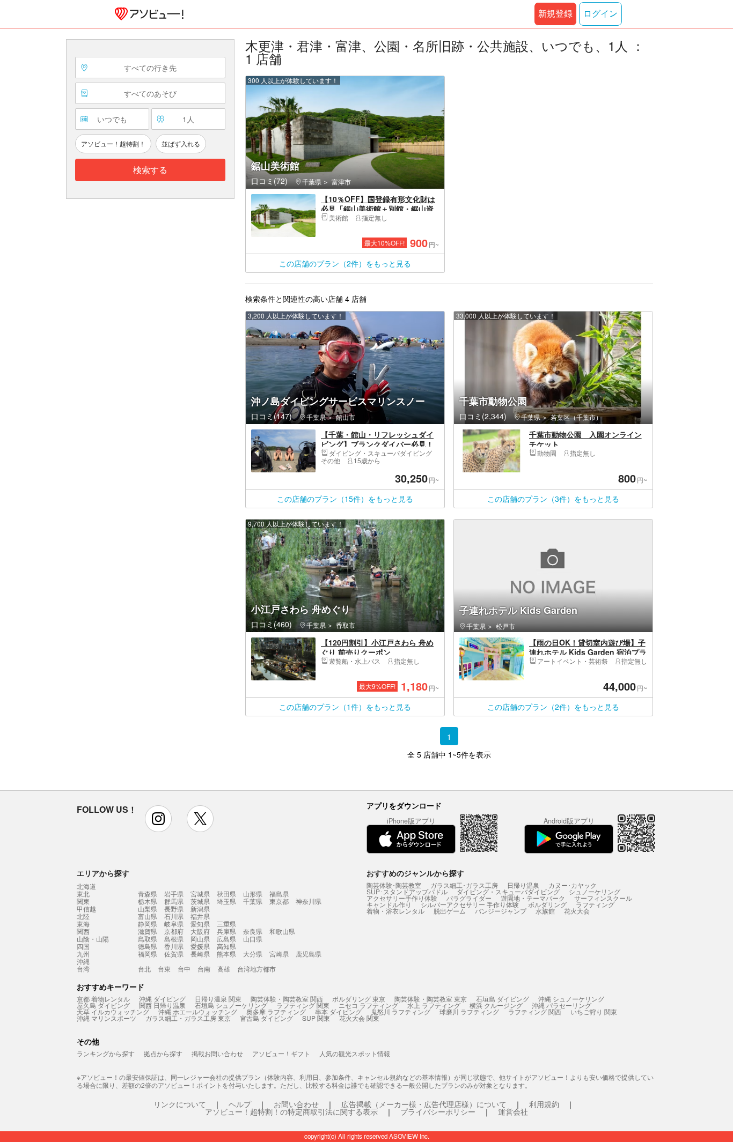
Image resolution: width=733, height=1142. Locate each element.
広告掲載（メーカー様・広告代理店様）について (424, 1104)
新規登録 (555, 13)
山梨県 (147, 908)
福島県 (279, 893)
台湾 (83, 969)
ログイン (600, 13)
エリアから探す (103, 872)
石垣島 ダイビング (502, 998)
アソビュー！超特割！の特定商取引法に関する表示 (291, 1111)
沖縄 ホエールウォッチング (197, 1011)
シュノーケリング (594, 891)
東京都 (279, 901)
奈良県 (252, 931)
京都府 (174, 931)
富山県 (147, 916)
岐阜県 (174, 923)
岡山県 (200, 938)
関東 (83, 901)
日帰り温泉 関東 (218, 998)
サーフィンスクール (603, 897)
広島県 (226, 938)
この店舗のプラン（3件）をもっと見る (553, 498)
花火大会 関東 (359, 1017)
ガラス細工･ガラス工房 (464, 884)
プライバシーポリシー (437, 1111)
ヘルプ (240, 1104)
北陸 (83, 916)
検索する (150, 170)
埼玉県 (226, 901)
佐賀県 (174, 953)
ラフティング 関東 (302, 1005)
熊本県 (226, 953)
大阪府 (200, 931)
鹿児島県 (308, 953)
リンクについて (179, 1104)
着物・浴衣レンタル (395, 910)
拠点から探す (163, 1053)
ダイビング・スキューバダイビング (508, 891)
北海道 (86, 886)
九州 (83, 954)
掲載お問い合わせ (217, 1053)
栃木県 (147, 901)
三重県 (226, 923)
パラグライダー (469, 897)
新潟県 (200, 908)
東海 (83, 924)
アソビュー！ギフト (281, 1053)
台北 (144, 968)
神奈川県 (308, 901)
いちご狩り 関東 (593, 1011)
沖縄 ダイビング (162, 998)
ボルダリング (547, 904)
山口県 (252, 938)
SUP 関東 (316, 1017)
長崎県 (200, 953)
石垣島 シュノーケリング (231, 1005)
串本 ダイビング (338, 1011)
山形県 (252, 893)
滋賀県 (147, 931)
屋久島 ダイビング (103, 1005)
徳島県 (147, 946)
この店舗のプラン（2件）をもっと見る (345, 263)
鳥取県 (147, 938)
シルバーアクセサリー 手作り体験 (470, 904)
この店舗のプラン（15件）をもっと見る (345, 498)
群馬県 (174, 901)
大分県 (252, 953)
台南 (203, 968)
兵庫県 (226, 931)
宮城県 (200, 893)
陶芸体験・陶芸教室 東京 (430, 998)
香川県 (174, 946)
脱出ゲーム (450, 910)
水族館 (545, 910)
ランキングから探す (106, 1053)
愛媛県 (200, 946)
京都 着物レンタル (103, 998)
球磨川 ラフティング (469, 1011)
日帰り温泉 (523, 884)
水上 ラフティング (433, 1005)
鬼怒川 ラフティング (400, 1011)
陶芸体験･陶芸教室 (393, 884)
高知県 (226, 946)
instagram (158, 818)
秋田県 (226, 893)
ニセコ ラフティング (368, 1005)
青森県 (147, 893)
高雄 (223, 968)
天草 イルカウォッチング (113, 1011)
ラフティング (595, 904)
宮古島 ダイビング (266, 1017)
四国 (83, 946)
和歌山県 (282, 931)
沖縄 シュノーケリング (571, 998)
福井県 (200, 916)
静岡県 (147, 923)
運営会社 (513, 1111)
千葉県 (252, 901)
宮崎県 (279, 953)
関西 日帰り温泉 (162, 1005)
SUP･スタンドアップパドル (407, 891)
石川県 (174, 916)
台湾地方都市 (256, 968)
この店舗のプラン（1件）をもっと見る (345, 706)
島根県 (174, 938)
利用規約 (544, 1104)
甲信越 (86, 909)
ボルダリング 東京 (358, 998)
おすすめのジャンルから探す (415, 872)
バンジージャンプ (500, 910)
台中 (184, 968)
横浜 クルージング (496, 1005)
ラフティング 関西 (534, 1011)
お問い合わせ (296, 1104)
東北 (83, 894)
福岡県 (147, 953)
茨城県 (200, 901)
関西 (83, 931)
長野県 (174, 908)
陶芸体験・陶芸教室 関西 (287, 998)
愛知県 (200, 923)
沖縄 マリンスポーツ (106, 1017)
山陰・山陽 (93, 939)
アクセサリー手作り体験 (401, 897)
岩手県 (174, 893)
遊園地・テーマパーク (533, 897)
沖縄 (83, 961)
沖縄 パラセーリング (561, 1005)
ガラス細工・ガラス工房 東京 (188, 1017)
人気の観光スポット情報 (354, 1053)
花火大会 (577, 910)
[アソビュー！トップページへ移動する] (147, 14)
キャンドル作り (389, 904)
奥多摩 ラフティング (276, 1011)
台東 (164, 968)
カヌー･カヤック (572, 884)
